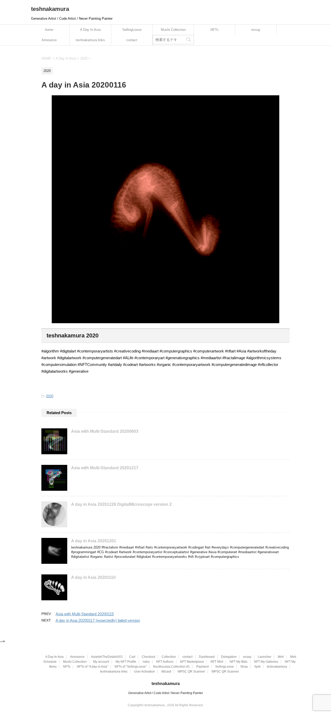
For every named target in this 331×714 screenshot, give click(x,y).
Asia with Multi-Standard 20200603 (104, 431)
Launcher (264, 657)
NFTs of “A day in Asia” (92, 666)
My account (101, 661)
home (49, 30)
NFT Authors (165, 661)
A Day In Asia (90, 30)
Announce (49, 40)
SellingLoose (131, 30)
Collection (169, 657)
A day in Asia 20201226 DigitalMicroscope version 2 (121, 504)
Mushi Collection (173, 30)
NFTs (214, 30)
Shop (244, 666)
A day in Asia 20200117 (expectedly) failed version (98, 620)
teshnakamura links (90, 40)
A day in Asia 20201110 (93, 577)
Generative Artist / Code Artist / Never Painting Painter (165, 693)
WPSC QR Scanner (191, 671)
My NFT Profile (126, 661)
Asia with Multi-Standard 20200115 (85, 614)
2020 (49, 396)
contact (131, 40)
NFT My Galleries (266, 661)
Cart (132, 657)
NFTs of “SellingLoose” (131, 666)
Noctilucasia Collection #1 (171, 666)
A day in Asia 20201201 (93, 541)
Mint (281, 657)
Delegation (229, 657)
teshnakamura (50, 9)
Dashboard (207, 657)
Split (257, 666)
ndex (146, 661)
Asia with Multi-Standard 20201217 (104, 468)
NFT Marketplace (192, 661)
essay (255, 30)
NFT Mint (216, 661)
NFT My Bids (238, 661)
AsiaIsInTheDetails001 (107, 657)
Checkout (148, 657)
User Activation (144, 671)
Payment (202, 666)
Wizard (166, 671)
